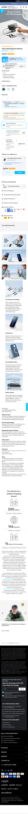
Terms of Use (14, 692)
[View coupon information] (9, 61)
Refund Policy (11, 798)
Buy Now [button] (20, 172)
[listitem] (2, 770)
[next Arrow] (25, 613)
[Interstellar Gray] (3, 89)
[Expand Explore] (26, 752)
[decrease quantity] (3, 98)
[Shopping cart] (23, 7)
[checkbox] (3, 692)
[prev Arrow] (3, 613)
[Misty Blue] (13, 89)
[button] (14, 66)
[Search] (20, 7)
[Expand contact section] (26, 760)
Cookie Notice (20, 800)
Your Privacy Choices (5, 800)
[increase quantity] (12, 98)
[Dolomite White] (8, 89)
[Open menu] (26, 7)
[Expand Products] (26, 748)
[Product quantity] (7, 98)
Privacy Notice (8, 694)
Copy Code (20, 59)
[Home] (10, 7)
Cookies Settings (4, 802)
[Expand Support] (26, 756)
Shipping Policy (4, 798)
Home (3, 643)
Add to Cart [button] (8, 172)
